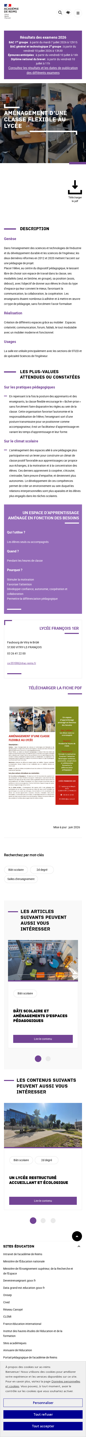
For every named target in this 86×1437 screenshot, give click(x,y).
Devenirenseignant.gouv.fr (19, 1280)
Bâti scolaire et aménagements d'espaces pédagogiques (40, 1016)
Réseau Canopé (13, 1309)
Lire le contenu (43, 1039)
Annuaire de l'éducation (17, 1350)
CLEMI (7, 1316)
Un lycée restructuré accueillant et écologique (38, 1180)
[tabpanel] (43, 994)
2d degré (42, 870)
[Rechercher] (60, 13)
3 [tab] (53, 1220)
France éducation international (22, 1324)
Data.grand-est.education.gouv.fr (24, 1288)
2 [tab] (48, 1058)
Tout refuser (43, 1414)
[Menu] (78, 13)
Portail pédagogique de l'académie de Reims (30, 1357)
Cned (6, 1302)
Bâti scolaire (16, 870)
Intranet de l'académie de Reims (22, 1254)
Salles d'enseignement (21, 879)
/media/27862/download (20, 704)
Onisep (7, 1295)
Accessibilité (68, 12)
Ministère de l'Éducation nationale (24, 1261)
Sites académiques (14, 1343)
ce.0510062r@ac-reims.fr (21, 663)
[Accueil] (15, 11)
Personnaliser (43, 1402)
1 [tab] (38, 1058)
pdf (75, 199)
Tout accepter (43, 1426)
